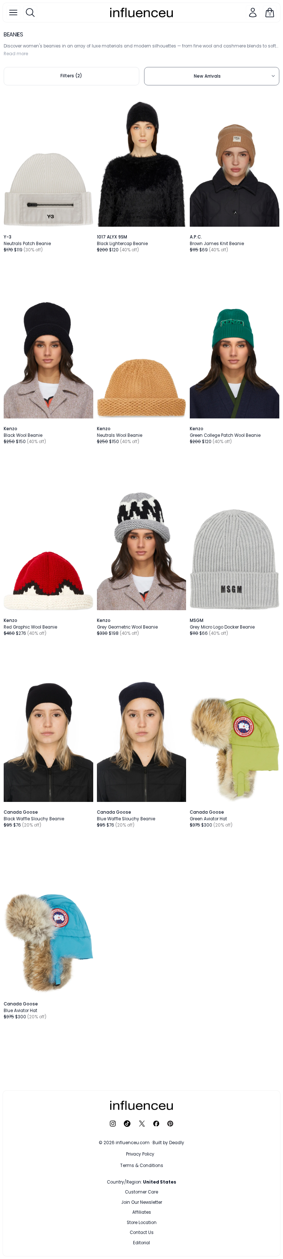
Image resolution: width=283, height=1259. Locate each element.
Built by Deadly (168, 1143)
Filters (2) (71, 76)
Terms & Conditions (141, 1165)
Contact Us (142, 1232)
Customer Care (141, 1192)
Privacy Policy (140, 1154)
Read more (16, 54)
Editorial (141, 1243)
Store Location (142, 1223)
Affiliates (141, 1212)
